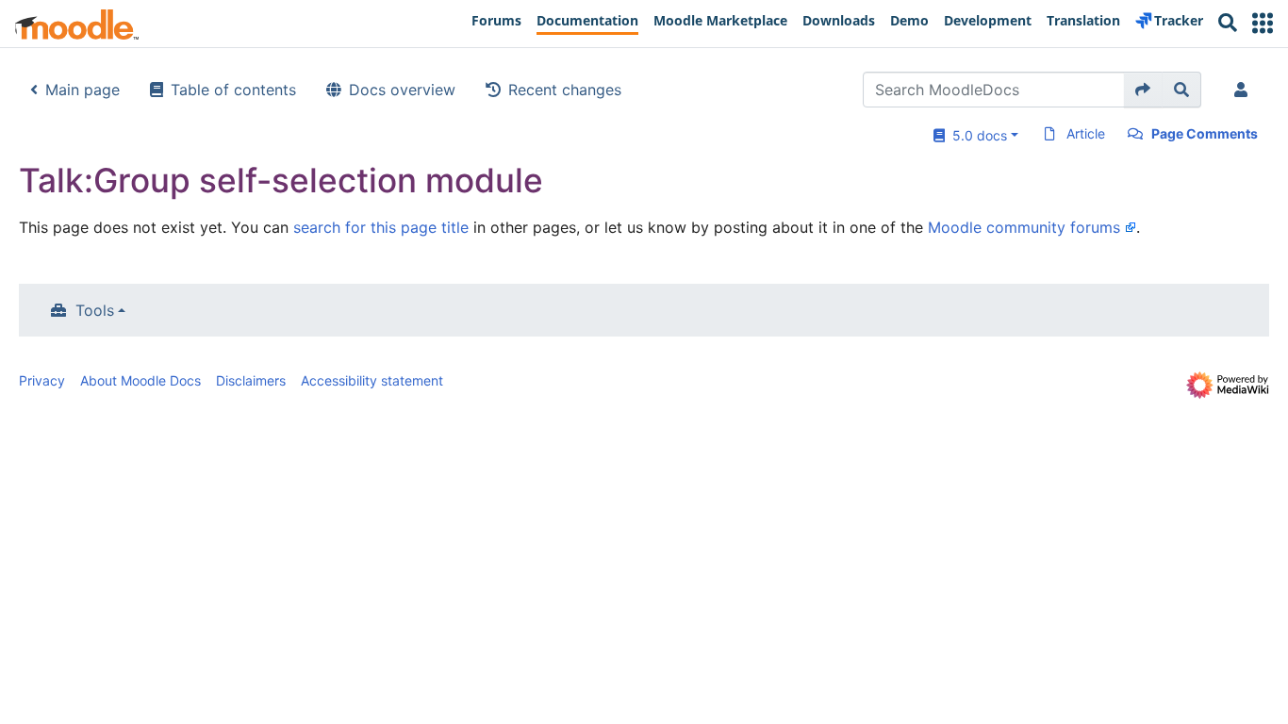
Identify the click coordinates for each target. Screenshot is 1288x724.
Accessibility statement (372, 380)
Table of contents (233, 89)
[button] (1262, 23)
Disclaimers (251, 380)
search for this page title (381, 227)
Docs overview (402, 89)
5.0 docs (976, 135)
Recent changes (564, 89)
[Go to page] (1143, 89)
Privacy (42, 380)
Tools (94, 310)
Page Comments (1204, 133)
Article (1085, 133)
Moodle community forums (1024, 227)
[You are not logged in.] (1244, 89)
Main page (82, 89)
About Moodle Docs (140, 380)
